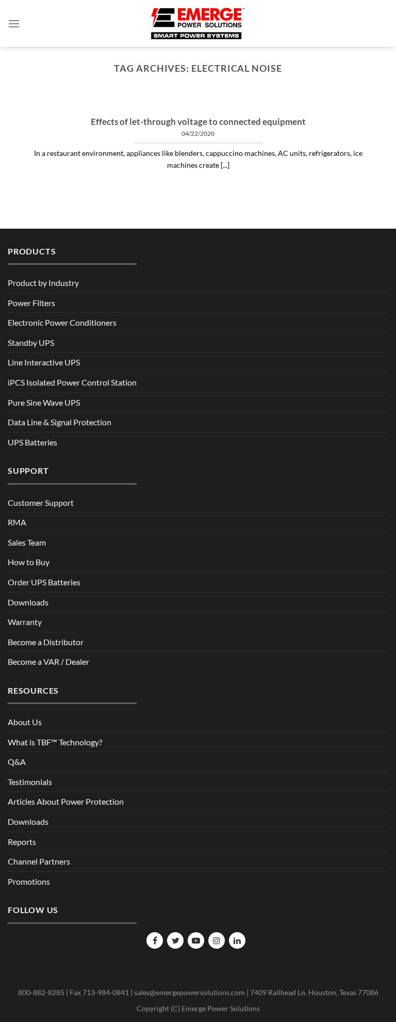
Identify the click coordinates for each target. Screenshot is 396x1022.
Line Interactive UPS (44, 362)
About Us (25, 722)
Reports (22, 842)
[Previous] (28, 104)
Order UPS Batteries (44, 582)
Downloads (28, 602)
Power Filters (31, 303)
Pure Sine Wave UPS (44, 402)
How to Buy (29, 562)
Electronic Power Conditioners (62, 322)
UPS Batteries (32, 442)
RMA (17, 522)
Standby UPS (31, 342)
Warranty (25, 622)
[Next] (367, 104)
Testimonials (30, 782)
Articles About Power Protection (66, 801)
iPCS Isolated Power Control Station (72, 382)
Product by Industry (43, 283)
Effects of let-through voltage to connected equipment (198, 122)
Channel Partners (39, 861)
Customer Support (41, 502)
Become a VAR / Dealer (48, 661)
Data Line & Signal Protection (59, 422)
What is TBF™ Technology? (55, 742)
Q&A (17, 761)
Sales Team (27, 542)
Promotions (29, 881)
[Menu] (14, 23)
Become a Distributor (46, 642)
